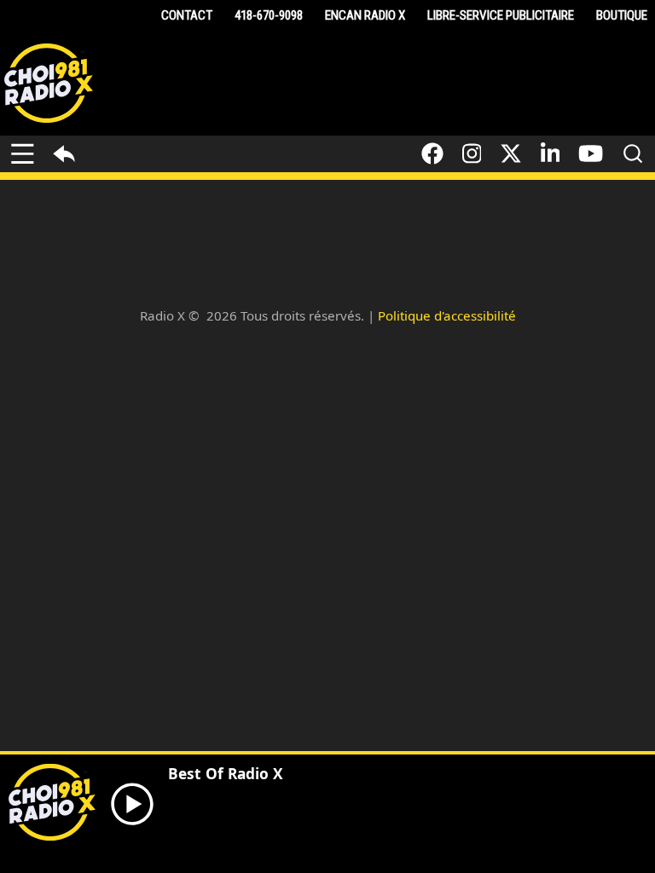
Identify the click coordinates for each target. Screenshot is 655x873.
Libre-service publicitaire (500, 15)
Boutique (621, 15)
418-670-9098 (269, 15)
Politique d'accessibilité (447, 315)
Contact (186, 15)
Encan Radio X (365, 15)
